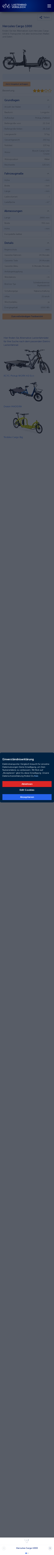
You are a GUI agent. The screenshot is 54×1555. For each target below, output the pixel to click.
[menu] (49, 6)
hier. (36, 776)
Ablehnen (27, 784)
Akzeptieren (27, 797)
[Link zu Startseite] (14, 6)
